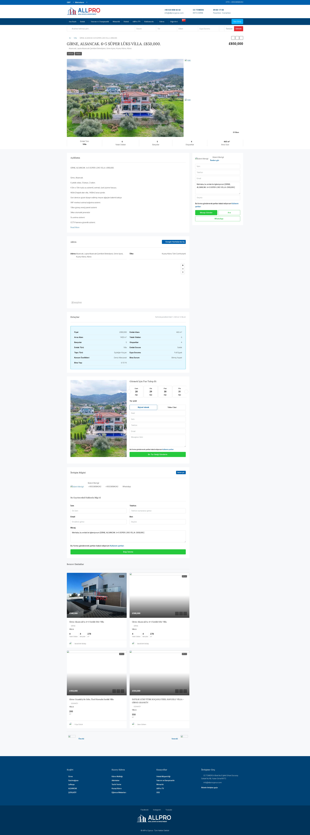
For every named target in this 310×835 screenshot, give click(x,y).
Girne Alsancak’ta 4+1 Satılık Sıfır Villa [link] (86, 622)
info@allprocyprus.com (174, 13)
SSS (158, 792)
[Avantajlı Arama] (221, 28)
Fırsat (78, 54)
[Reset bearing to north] (183, 272)
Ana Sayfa (72, 21)
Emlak (82, 21)
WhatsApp (127, 486)
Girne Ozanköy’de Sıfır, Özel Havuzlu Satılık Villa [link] (91, 699)
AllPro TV (136, 21)
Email (72, 517)
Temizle (229, 29)
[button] (233, 38)
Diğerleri (174, 21)
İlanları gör (180, 472)
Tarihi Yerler (116, 784)
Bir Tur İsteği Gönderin (157, 454)
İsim (72, 506)
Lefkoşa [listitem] (71, 784)
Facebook (144, 810)
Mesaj (73, 528)
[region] (128, 283)
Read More (74, 227)
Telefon (133, 506)
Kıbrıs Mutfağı (117, 776)
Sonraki (175, 739)
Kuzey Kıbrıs (117, 788)
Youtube (168, 810)
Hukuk (126, 21)
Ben (131, 517)
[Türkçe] (184, 20)
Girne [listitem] (70, 776)
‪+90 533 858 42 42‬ (173, 10)
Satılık (70, 54)
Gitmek (239, 29)
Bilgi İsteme (128, 552)
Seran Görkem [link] (141, 724)
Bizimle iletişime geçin (209, 787)
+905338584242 (94, 486)
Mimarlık (116, 21)
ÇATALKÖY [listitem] (72, 792)
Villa (75, 38)
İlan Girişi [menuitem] (237, 21)
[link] (97, 595)
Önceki (81, 739)
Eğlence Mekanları (119, 792)
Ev (70, 38)
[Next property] (184, 738)
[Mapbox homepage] (76, 302)
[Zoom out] (183, 269)
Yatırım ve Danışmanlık (100, 21)
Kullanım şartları (168, 449)
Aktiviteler (116, 780)
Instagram (157, 810)
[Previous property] (72, 738)
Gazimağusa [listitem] (73, 780)
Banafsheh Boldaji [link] (80, 644)
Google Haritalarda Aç (175, 242)
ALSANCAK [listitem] (72, 788)
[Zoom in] (183, 265)
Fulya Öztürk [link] (79, 724)
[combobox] (145, 28)
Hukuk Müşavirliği (163, 776)
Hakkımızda (149, 21)
